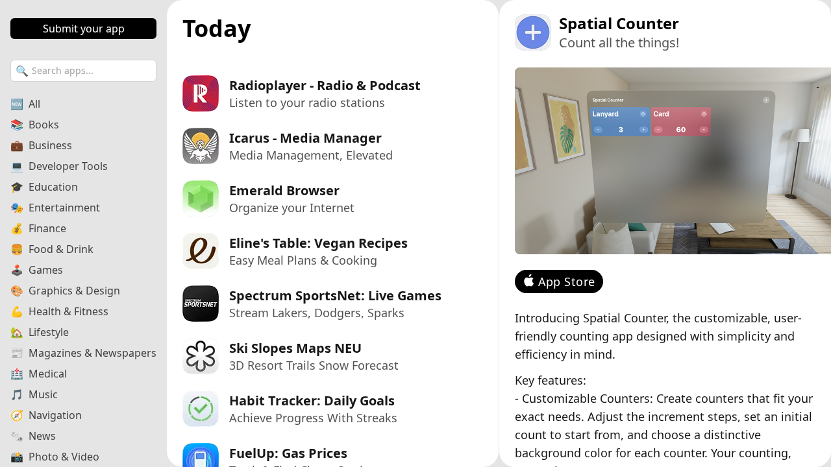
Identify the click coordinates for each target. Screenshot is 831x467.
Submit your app (84, 28)
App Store (566, 281)
